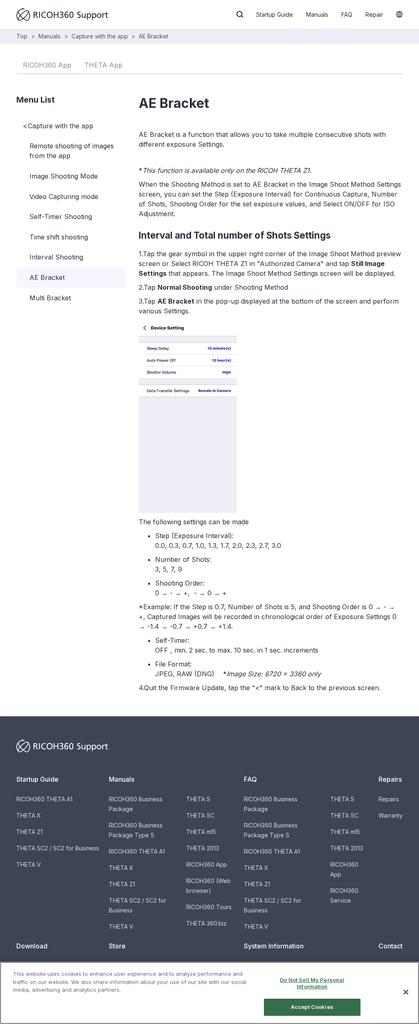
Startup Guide (274, 14)
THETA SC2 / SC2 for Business (57, 848)
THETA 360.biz (206, 923)
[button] (240, 14)
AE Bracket (153, 36)
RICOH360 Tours (209, 906)
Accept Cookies (312, 1007)
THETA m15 (201, 831)
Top (21, 36)
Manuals (317, 14)
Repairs (388, 799)
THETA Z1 (29, 831)
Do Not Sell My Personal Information (312, 983)
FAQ (346, 14)
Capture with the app (100, 36)
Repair (374, 14)
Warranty (390, 815)
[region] (209, 993)
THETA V (28, 864)
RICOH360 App (206, 864)
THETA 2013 (202, 848)
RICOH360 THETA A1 (44, 799)
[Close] (406, 992)
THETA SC (200, 815)
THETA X (28, 815)
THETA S (198, 799)
